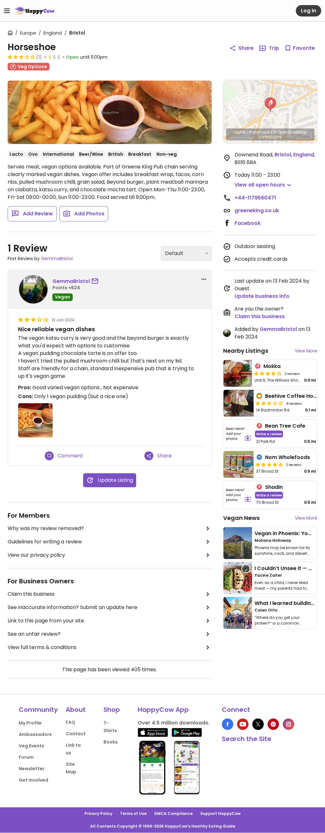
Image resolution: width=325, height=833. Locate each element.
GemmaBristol (57, 258)
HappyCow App (163, 709)
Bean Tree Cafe (285, 426)
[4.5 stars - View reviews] (269, 464)
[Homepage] (35, 10)
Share (246, 48)
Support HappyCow (220, 813)
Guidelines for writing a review (45, 541)
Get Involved (33, 780)
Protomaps (259, 132)
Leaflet (240, 132)
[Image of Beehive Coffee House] (238, 403)
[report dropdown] (204, 279)
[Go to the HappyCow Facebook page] (227, 724)
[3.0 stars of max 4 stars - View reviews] (21, 57)
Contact (76, 734)
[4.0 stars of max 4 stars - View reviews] (268, 373)
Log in (308, 10)
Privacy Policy (98, 813)
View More (306, 351)
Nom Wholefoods (287, 457)
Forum (26, 757)
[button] (270, 104)
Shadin (274, 487)
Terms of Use (133, 813)
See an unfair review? (34, 634)
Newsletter (31, 768)
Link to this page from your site (46, 620)
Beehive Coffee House (293, 396)
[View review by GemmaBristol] (33, 289)
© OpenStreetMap (290, 132)
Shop (111, 709)
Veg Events (31, 746)
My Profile (30, 723)
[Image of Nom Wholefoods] (238, 464)
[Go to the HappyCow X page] (258, 724)
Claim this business (31, 594)
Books (110, 742)
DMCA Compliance (173, 813)
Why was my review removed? (46, 528)
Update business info (262, 296)
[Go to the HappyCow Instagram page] (288, 724)
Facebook (248, 223)
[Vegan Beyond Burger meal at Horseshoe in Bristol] (110, 112)
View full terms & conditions (42, 647)
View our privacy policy (36, 555)
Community (38, 709)
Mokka (272, 366)
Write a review (269, 433)
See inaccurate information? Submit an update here (72, 607)
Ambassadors (35, 734)
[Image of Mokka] (237, 373)
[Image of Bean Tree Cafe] (238, 434)
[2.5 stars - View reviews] (269, 403)
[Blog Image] (237, 543)
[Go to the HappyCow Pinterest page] (273, 724)
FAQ (70, 722)
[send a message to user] (96, 281)
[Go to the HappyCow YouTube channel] (243, 724)
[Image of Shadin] (238, 495)
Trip (274, 48)
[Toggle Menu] (7, 11)
